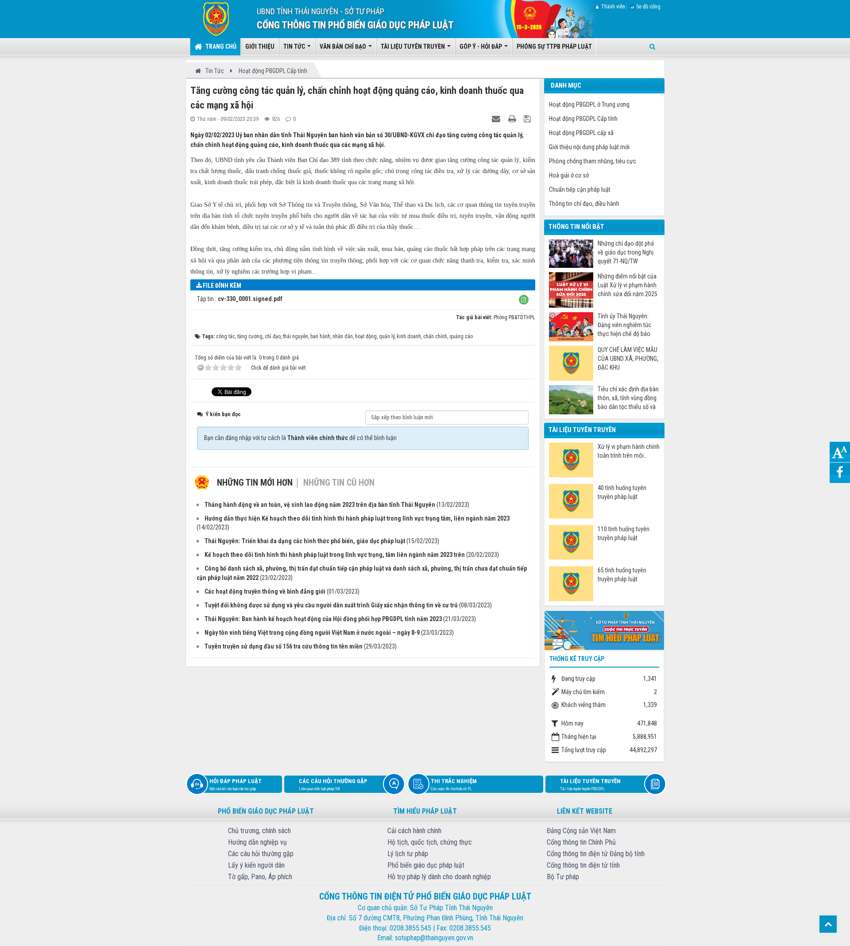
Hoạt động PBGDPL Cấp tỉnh (583, 118)
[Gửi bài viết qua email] (497, 118)
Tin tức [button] (294, 46)
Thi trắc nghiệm (454, 784)
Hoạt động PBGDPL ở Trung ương (589, 104)
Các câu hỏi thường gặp (333, 784)
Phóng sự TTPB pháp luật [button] (554, 46)
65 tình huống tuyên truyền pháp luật (622, 575)
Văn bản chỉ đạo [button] (343, 46)
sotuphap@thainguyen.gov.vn (434, 938)
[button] (524, 300)
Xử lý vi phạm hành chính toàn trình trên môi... (629, 451)
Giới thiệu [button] (259, 46)
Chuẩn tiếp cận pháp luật (579, 189)
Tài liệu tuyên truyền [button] (413, 46)
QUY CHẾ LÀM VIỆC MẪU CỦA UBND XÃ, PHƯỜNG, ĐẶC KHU (628, 358)
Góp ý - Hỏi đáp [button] (481, 46)
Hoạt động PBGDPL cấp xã (581, 132)
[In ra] (513, 118)
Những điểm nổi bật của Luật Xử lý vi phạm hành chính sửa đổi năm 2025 (627, 285)
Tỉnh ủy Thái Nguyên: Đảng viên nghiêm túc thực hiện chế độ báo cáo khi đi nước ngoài (624, 325)
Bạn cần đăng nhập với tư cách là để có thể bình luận (300, 437)
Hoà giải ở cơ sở (569, 175)
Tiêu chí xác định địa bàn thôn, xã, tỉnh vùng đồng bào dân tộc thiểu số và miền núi (628, 398)
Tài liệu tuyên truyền (590, 784)
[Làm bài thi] (604, 629)
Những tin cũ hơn (339, 482)
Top (828, 924)
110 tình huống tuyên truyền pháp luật (623, 533)
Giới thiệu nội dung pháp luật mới (589, 147)
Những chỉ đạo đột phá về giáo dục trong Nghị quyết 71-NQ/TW (626, 252)
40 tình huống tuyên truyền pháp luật (622, 492)
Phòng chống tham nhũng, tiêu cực (592, 161)
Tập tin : (239, 298)
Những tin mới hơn (255, 482)
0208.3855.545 (410, 928)
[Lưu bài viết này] (528, 118)
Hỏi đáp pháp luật (235, 784)
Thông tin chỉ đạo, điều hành (584, 203)
